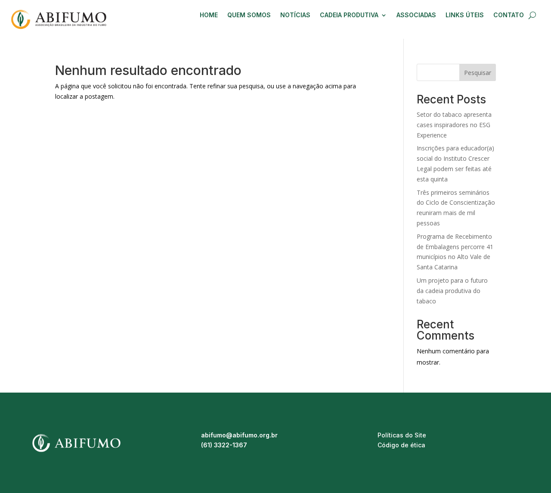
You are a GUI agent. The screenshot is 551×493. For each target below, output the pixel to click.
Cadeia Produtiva (349, 15)
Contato (508, 15)
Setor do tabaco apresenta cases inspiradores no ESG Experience (454, 124)
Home (209, 15)
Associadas (416, 15)
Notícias (295, 15)
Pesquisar (477, 73)
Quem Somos (249, 15)
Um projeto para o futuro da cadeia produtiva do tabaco (452, 290)
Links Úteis (465, 15)
